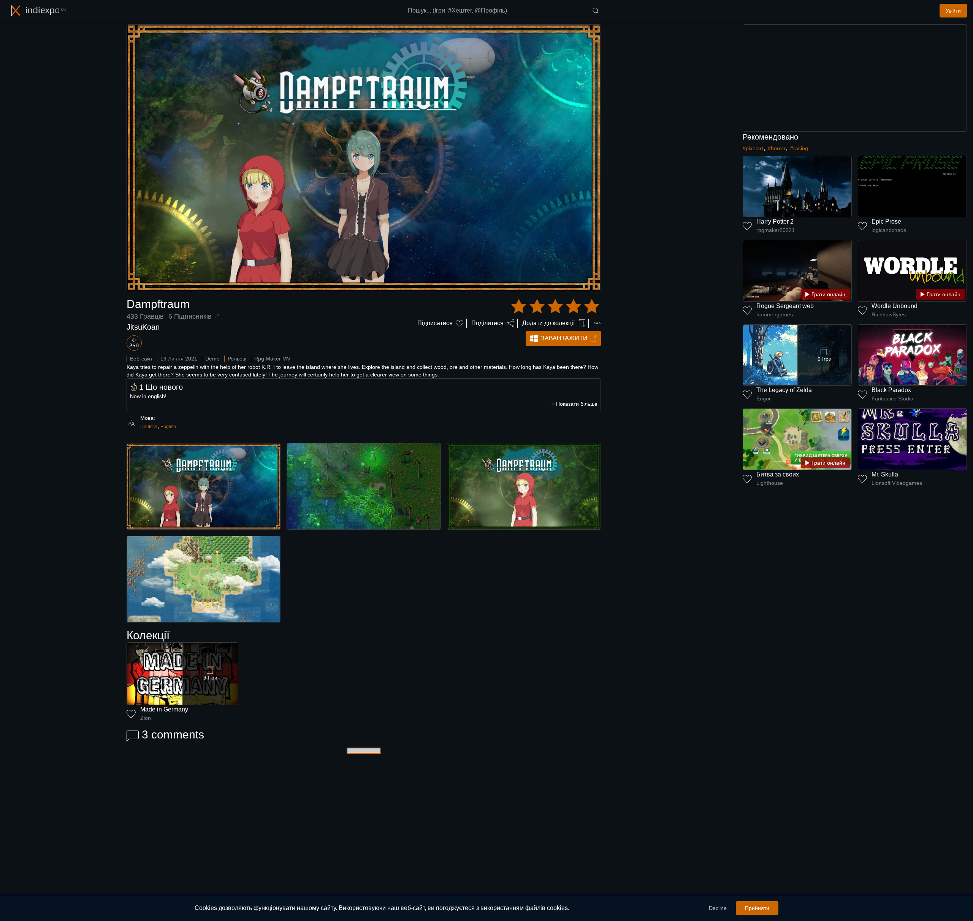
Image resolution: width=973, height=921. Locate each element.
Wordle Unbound (895, 306)
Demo (212, 359)
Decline (718, 908)
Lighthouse (769, 483)
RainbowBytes (889, 314)
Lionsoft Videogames (897, 483)
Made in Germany (164, 709)
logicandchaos (889, 230)
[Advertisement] (855, 78)
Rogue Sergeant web (785, 306)
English (168, 426)
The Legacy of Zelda (784, 390)
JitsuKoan (143, 327)
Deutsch (148, 426)
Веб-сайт (141, 359)
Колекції (148, 635)
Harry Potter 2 (775, 221)
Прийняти (757, 908)
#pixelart (753, 148)
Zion (145, 718)
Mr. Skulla (885, 474)
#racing (799, 148)
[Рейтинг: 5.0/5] (555, 306)
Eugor (763, 398)
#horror (777, 148)
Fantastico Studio (892, 398)
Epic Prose (886, 221)
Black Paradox (891, 390)
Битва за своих (777, 474)
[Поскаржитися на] (597, 323)
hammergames (774, 314)
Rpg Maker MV (272, 359)
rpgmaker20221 (775, 230)
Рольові (237, 359)
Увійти (953, 11)
